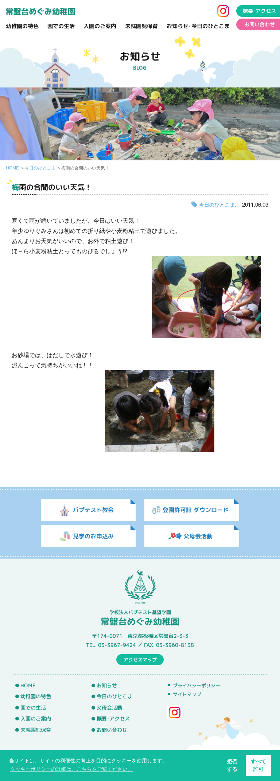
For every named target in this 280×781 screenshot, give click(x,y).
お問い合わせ (259, 24)
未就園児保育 (141, 26)
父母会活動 (109, 707)
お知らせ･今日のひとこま (198, 26)
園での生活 (61, 26)
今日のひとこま (40, 167)
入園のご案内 (99, 26)
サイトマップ (187, 694)
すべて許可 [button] (258, 765)
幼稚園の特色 (22, 26)
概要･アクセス (259, 11)
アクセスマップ (140, 659)
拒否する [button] (232, 765)
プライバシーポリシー (196, 685)
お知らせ (107, 685)
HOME (12, 167)
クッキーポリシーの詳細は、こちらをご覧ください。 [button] (71, 769)
